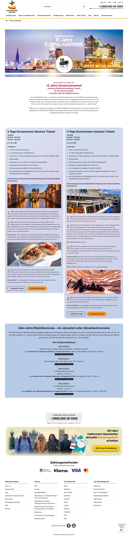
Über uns (103, 2)
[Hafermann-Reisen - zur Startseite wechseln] (22, 6)
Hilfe (109, 2)
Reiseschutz (38, 512)
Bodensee (67, 489)
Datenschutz (9, 499)
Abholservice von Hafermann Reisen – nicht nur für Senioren (46, 497)
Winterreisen (97, 505)
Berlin (65, 486)
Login (119, 2)
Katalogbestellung (40, 492)
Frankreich (67, 495)
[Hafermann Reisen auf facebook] (69, 526)
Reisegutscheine (39, 518)
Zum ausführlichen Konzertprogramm (64, 354)
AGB (6, 505)
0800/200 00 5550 (16, 288)
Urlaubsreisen (98, 502)
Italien (66, 502)
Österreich (67, 512)
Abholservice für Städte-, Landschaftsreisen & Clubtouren (44, 502)
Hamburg (67, 499)
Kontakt (36, 489)
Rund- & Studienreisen (100, 492)
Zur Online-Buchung (37, 288)
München (67, 508)
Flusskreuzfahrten (99, 489)
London (66, 505)
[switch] (122, 530)
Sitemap (7, 508)
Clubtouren (97, 486)
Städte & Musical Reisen (101, 495)
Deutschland (68, 492)
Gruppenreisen (9, 489)
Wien (65, 518)
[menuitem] (103, 2)
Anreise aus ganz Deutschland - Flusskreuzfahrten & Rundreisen (44, 508)
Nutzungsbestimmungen (12, 502)
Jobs (6, 492)
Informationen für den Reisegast (44, 515)
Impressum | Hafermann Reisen (14, 495)
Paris (65, 515)
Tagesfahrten (98, 499)
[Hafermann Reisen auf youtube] (74, 526)
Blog (114, 2)
